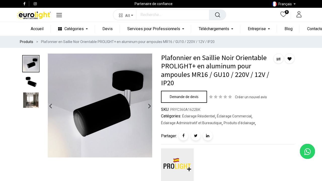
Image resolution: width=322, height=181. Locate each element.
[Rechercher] (217, 15)
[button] (124, 15)
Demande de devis (184, 96)
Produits (26, 42)
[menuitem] (37, 29)
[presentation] (50, 105)
